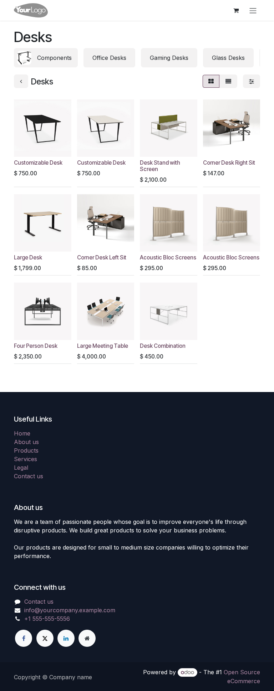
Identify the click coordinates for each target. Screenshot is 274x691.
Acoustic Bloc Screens (168, 257)
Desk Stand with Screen (160, 165)
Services (25, 459)
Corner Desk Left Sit (101, 257)
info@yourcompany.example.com (69, 610)
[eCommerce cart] (236, 10)
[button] (25, 147)
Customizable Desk (38, 162)
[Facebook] (23, 638)
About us (26, 441)
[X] (45, 638)
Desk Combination (163, 345)
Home (22, 433)
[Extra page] (87, 638)
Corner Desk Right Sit (229, 162)
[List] (228, 81)
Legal (21, 467)
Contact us (28, 476)
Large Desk (28, 257)
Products (26, 450)
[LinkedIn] (66, 638)
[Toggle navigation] (253, 10)
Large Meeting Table (102, 345)
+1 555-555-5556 (47, 618)
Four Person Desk (35, 345)
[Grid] (211, 81)
